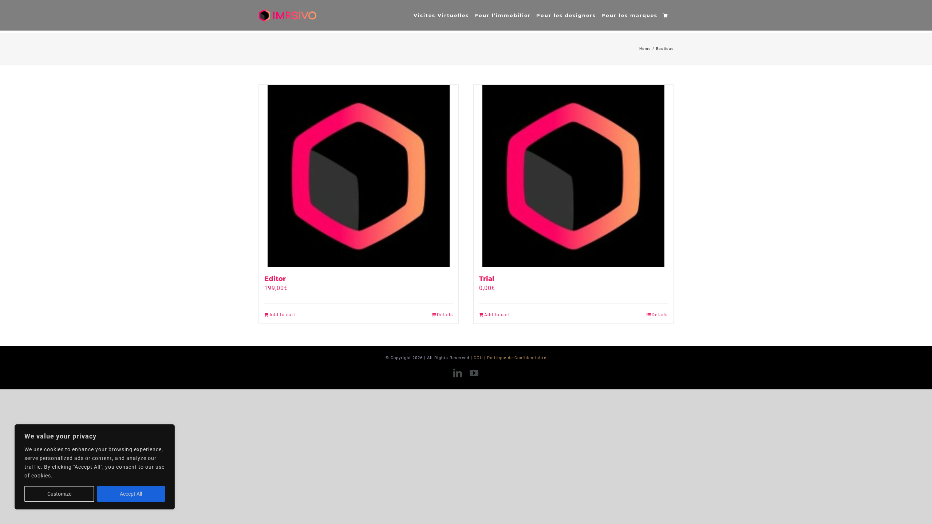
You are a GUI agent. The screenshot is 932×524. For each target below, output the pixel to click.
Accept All (131, 494)
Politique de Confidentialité (516, 358)
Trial (486, 279)
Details (445, 314)
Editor (275, 279)
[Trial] (573, 176)
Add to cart (282, 314)
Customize (59, 494)
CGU (478, 358)
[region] (95, 466)
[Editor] (358, 176)
